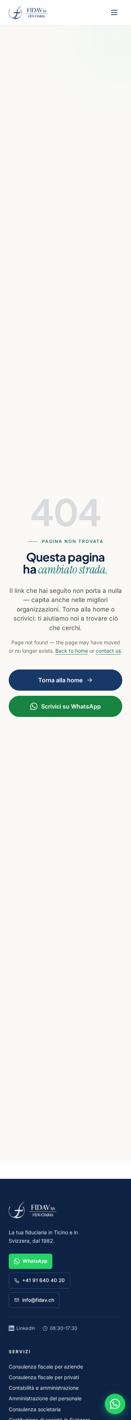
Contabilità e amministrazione (44, 1388)
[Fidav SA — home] (28, 12)
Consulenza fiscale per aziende (46, 1366)
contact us (108, 651)
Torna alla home (60, 680)
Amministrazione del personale (45, 1398)
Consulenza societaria (35, 1409)
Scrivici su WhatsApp (71, 706)
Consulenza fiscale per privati (44, 1377)
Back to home (71, 651)
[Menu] (114, 12)
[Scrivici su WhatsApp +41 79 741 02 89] (115, 1404)
